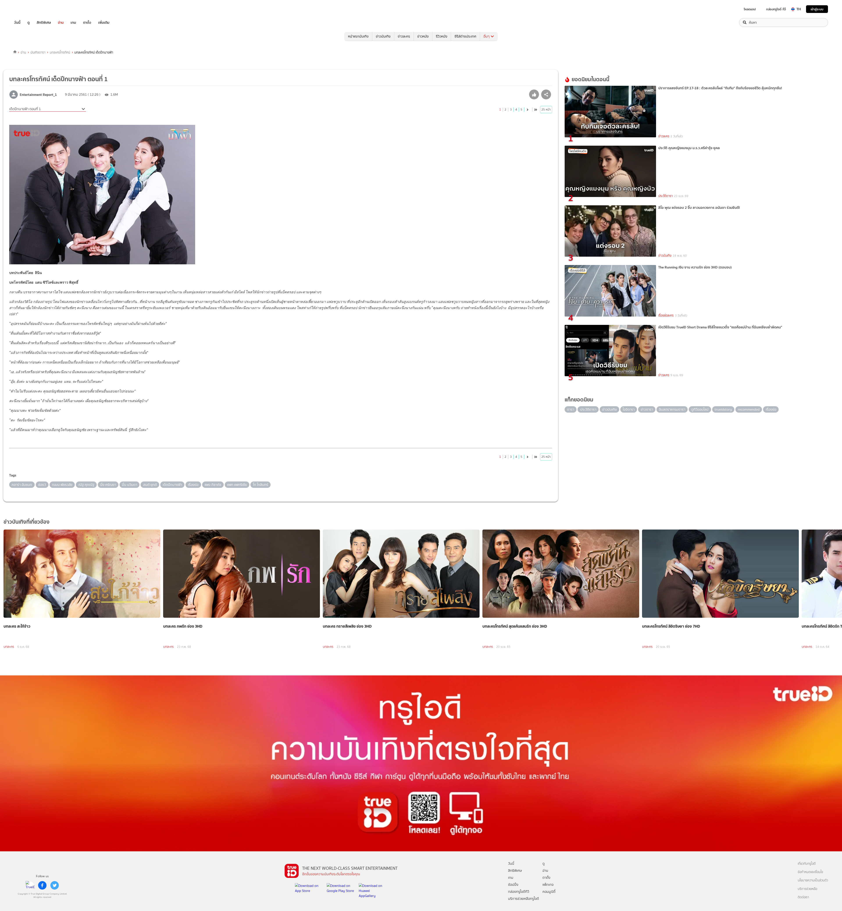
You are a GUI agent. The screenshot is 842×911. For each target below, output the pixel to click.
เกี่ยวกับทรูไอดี (807, 863)
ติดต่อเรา (803, 897)
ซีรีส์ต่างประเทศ (465, 36)
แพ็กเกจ (548, 884)
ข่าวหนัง (423, 36)
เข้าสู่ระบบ (817, 9)
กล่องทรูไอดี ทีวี (776, 9)
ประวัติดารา (665, 196)
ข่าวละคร (404, 36)
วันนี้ (17, 22)
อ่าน (61, 22)
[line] (30, 885)
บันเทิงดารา (37, 52)
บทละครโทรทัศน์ (60, 52)
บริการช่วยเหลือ (807, 889)
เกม (73, 22)
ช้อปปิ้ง (513, 884)
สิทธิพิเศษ (44, 22)
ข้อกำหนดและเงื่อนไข (810, 872)
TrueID (27, 9)
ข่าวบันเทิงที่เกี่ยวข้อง (27, 521)
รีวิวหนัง (441, 36)
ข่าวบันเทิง (383, 36)
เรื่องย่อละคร (666, 315)
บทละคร (9, 646)
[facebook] (42, 885)
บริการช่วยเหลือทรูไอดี (523, 898)
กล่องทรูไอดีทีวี (518, 891)
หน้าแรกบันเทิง (358, 36)
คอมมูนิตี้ (548, 891)
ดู (28, 22)
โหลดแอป (750, 9)
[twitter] (54, 885)
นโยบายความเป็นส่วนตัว (813, 880)
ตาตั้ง (87, 22)
